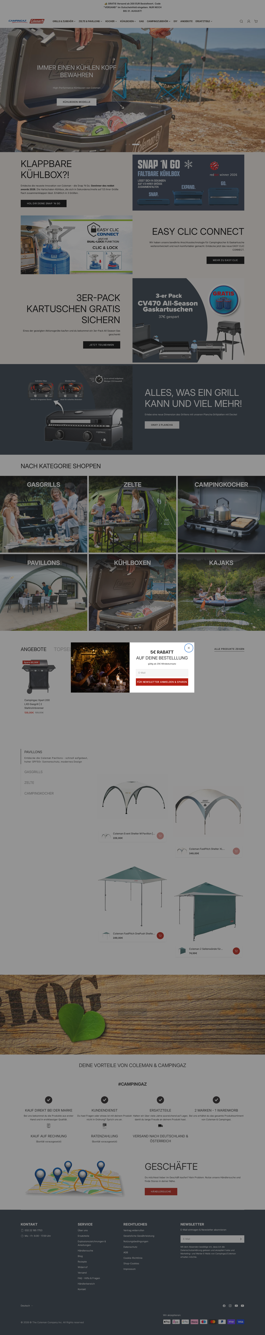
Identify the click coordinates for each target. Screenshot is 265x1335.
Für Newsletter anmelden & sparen (162, 681)
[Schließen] (188, 648)
